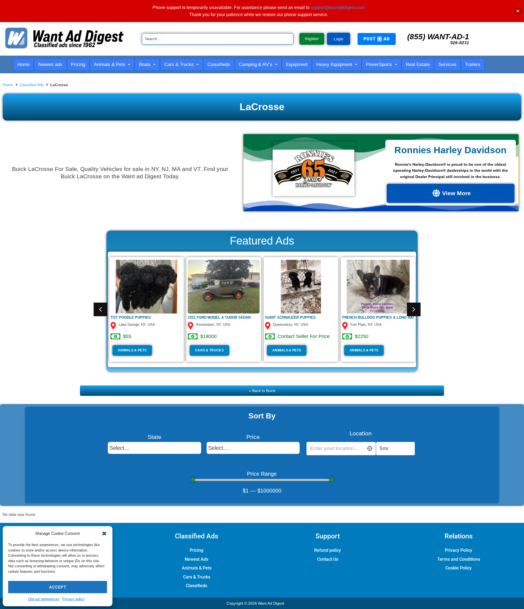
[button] (104, 533)
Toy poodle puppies (131, 317)
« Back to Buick (262, 390)
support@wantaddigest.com (338, 7)
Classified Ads (32, 85)
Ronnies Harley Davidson (450, 150)
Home (8, 85)
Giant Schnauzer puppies (290, 317)
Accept (57, 587)
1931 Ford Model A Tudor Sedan (219, 317)
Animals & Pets (132, 350)
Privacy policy (73, 599)
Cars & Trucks (209, 350)
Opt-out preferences (43, 599)
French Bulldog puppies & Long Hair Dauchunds (390, 317)
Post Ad (377, 38)
